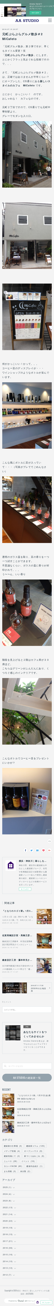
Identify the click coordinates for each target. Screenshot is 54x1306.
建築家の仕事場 (13, 1146)
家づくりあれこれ (34, 1156)
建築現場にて (12, 1156)
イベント (28, 1161)
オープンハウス (33, 1151)
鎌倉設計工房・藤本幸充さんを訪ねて (22, 959)
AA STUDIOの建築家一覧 (27, 1077)
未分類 (25, 1171)
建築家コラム (35, 1146)
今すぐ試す (35, 13)
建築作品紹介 (34, 1166)
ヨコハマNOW (13, 1166)
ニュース (10, 1161)
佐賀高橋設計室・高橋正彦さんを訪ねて (23, 935)
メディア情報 (12, 1151)
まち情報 (10, 1171)
